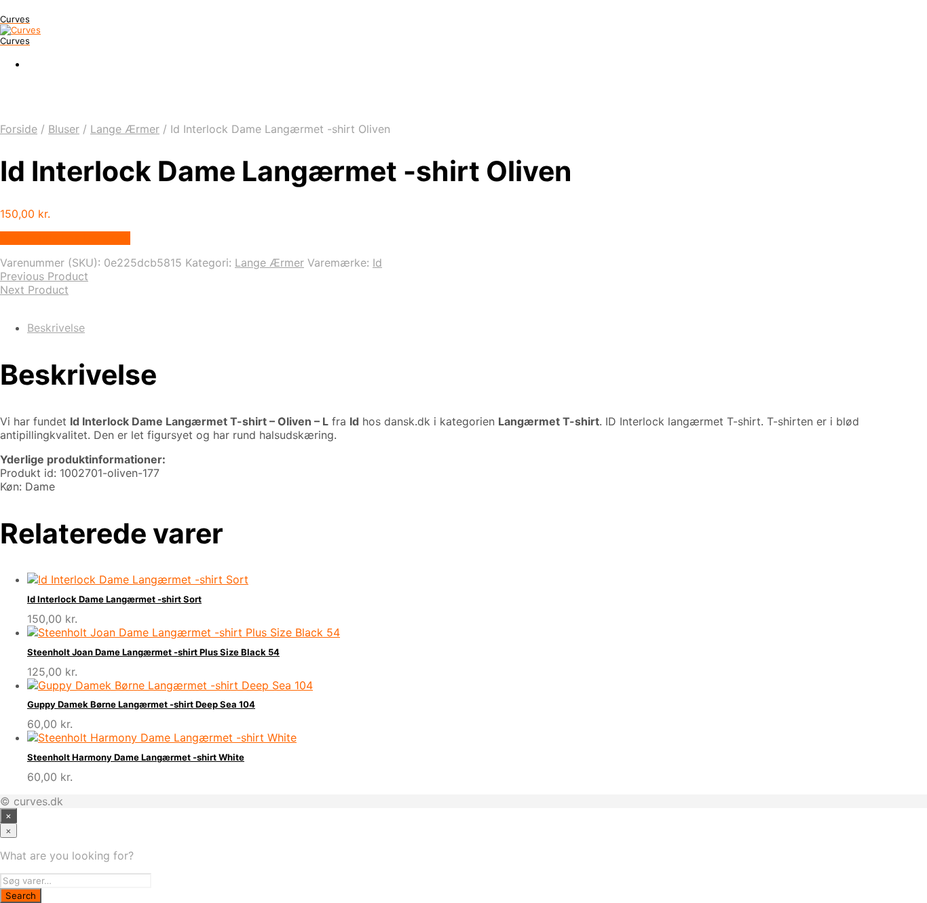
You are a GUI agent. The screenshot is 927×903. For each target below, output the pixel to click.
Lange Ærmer (124, 129)
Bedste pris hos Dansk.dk (65, 238)
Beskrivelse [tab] (56, 327)
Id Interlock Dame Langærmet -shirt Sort (114, 599)
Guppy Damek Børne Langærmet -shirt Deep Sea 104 (141, 704)
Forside (18, 129)
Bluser (63, 129)
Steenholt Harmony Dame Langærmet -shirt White (135, 757)
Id (377, 262)
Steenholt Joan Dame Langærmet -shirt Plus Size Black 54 (153, 652)
